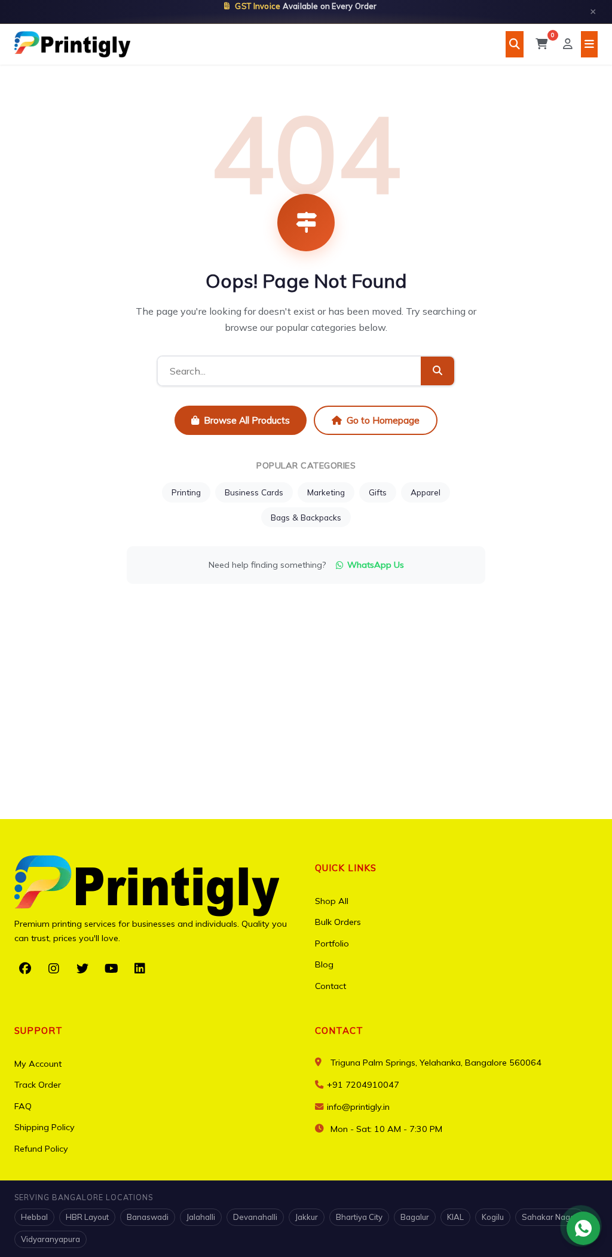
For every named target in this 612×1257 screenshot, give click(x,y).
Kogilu (493, 1217)
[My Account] (567, 44)
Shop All (331, 901)
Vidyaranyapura (50, 1239)
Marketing (326, 492)
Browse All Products (247, 420)
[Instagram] (54, 968)
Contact (330, 986)
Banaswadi (148, 1217)
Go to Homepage (383, 420)
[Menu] (589, 44)
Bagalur (414, 1217)
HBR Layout (87, 1217)
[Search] (515, 44)
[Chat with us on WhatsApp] (583, 1228)
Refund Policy (41, 1148)
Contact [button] (339, 1030)
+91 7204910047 (362, 1084)
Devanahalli (255, 1217)
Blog (324, 964)
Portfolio (332, 943)
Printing (186, 492)
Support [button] (38, 1030)
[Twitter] (82, 968)
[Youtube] (111, 968)
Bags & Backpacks (306, 517)
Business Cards (254, 492)
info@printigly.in (358, 1106)
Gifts (378, 492)
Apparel (425, 492)
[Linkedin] (140, 968)
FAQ (23, 1106)
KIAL (455, 1217)
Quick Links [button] (346, 867)
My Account (38, 1063)
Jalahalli (200, 1217)
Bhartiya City (359, 1217)
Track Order (37, 1084)
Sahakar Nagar (550, 1217)
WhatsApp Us (375, 564)
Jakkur (306, 1217)
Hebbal (34, 1217)
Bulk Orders (338, 922)
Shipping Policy (44, 1127)
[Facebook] (25, 968)
